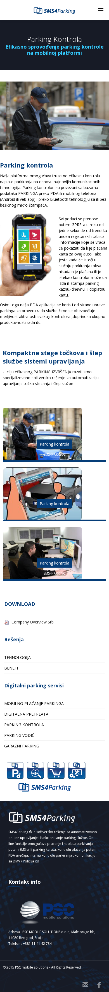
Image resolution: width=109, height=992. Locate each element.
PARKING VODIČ (19, 735)
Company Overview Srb (32, 622)
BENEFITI (13, 668)
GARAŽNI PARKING (21, 746)
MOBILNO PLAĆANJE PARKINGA (34, 703)
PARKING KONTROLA (24, 724)
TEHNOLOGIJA (17, 657)
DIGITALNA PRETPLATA (26, 714)
